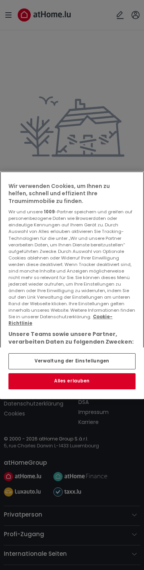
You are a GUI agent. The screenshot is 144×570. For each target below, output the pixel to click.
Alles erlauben (72, 381)
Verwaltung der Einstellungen (72, 361)
